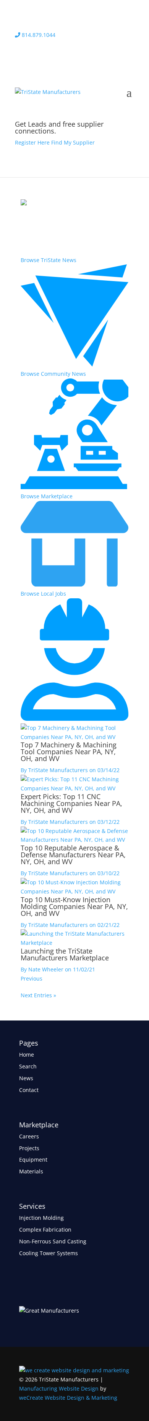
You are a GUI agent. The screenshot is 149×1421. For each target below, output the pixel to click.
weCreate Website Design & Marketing (68, 1397)
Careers (29, 1136)
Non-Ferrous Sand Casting (52, 1241)
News (26, 1078)
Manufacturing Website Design (59, 1388)
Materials (31, 1171)
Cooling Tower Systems (48, 1253)
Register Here (32, 142)
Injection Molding (41, 1217)
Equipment (33, 1159)
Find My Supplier (73, 142)
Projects (29, 1148)
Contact (29, 1090)
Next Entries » (38, 995)
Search (28, 1066)
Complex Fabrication (45, 1229)
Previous (31, 978)
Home (26, 1054)
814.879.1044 (37, 34)
